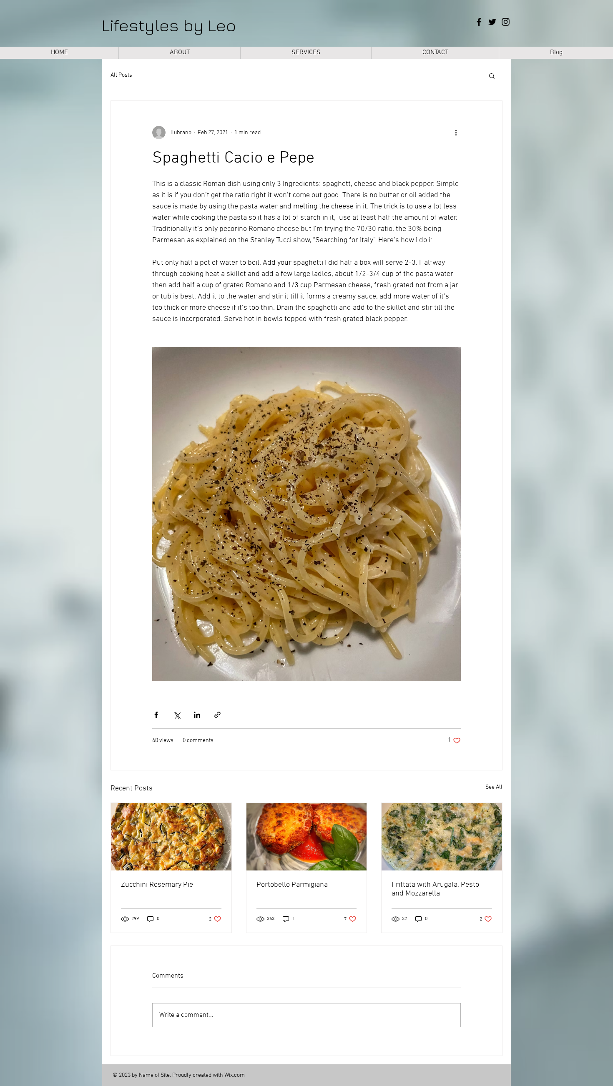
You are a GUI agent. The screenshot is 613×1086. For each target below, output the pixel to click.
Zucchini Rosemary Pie (157, 884)
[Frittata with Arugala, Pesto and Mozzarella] (442, 836)
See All (493, 787)
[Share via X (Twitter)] (177, 715)
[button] (492, 75)
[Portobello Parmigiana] (306, 836)
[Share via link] (217, 715)
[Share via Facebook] (156, 715)
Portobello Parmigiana (292, 884)
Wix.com (234, 1075)
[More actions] (456, 133)
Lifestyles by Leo (168, 25)
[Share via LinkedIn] (197, 715)
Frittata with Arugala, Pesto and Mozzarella (435, 889)
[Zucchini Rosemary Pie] (171, 836)
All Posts (121, 75)
